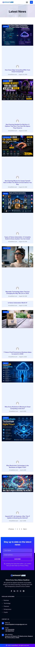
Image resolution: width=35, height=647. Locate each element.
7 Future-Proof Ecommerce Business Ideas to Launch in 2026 (17, 353)
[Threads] (20, 591)
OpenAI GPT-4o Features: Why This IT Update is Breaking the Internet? (17, 517)
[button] (27, 2)
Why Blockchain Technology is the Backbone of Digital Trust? (17, 466)
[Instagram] (17, 591)
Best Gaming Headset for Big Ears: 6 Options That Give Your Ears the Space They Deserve (17, 126)
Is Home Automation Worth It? (17, 303)
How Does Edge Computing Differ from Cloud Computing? (17, 71)
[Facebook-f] (11, 591)
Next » (25, 529)
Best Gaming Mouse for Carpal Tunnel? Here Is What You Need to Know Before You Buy (17, 182)
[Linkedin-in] (14, 591)
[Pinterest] (23, 591)
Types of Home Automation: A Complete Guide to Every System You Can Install (17, 238)
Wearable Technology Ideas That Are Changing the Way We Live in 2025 (17, 292)
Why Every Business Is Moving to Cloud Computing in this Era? (17, 407)
